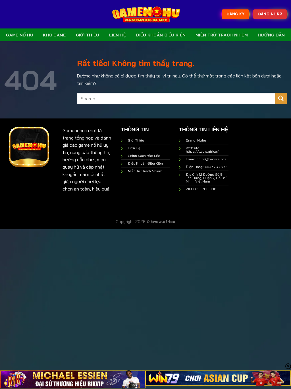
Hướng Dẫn (271, 35)
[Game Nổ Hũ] (145, 14)
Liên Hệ (117, 35)
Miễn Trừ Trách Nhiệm (222, 35)
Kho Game (54, 35)
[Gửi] (281, 98)
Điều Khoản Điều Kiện (161, 35)
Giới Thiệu (87, 35)
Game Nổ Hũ (19, 35)
